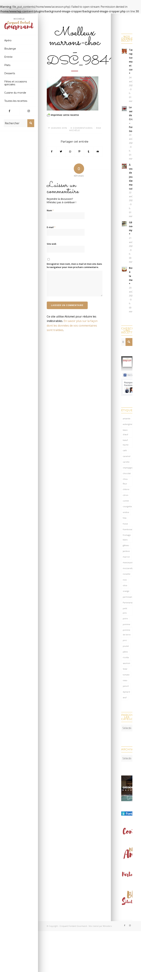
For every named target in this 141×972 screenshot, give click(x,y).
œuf (125, 697)
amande (126, 418)
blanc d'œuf (125, 432)
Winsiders (107, 926)
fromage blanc (127, 537)
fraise (125, 523)
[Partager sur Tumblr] (88, 151)
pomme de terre (127, 632)
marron (126, 556)
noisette (126, 574)
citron (125, 495)
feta (124, 518)
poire (125, 618)
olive (125, 585)
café (125, 450)
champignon (127, 467)
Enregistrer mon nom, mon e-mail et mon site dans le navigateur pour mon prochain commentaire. (74, 265)
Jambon (126, 551)
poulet (126, 646)
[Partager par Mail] (97, 151)
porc (125, 640)
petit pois (125, 610)
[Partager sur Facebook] (51, 151)
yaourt (126, 686)
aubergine (127, 424)
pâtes (125, 651)
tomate (126, 674)
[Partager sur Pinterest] (79, 151)
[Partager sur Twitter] (61, 151)
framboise (127, 529)
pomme (126, 624)
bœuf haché (125, 442)
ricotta (126, 657)
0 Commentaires (81, 128)
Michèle (74, 130)
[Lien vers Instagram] (28, 111)
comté (126, 500)
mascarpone (127, 562)
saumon (126, 663)
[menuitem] (19, 40)
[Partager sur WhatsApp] (70, 151)
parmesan (127, 597)
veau (125, 680)
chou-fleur (125, 481)
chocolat (127, 473)
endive (126, 512)
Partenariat (127, 602)
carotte (126, 462)
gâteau (126, 545)
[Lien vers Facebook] (9, 111)
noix (125, 579)
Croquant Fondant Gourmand (73, 926)
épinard (126, 691)
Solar (125, 669)
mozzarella (127, 568)
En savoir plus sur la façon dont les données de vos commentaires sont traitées (72, 325)
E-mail (51, 227)
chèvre (126, 489)
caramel (126, 456)
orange (126, 591)
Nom (50, 210)
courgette (127, 506)
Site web (51, 243)
